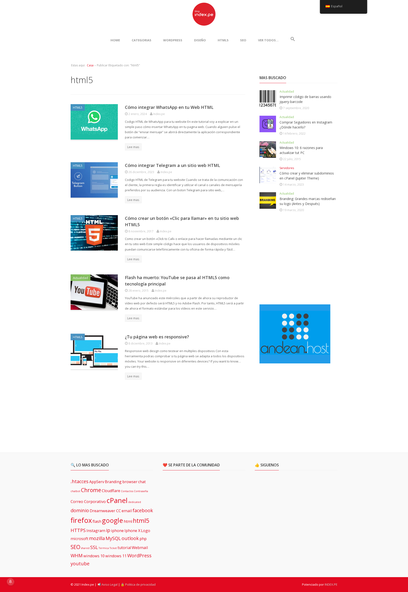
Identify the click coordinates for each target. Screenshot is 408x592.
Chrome (91, 490)
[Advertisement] (294, 259)
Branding (113, 481)
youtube (80, 563)
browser (129, 481)
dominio (80, 510)
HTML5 (223, 40)
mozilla (97, 538)
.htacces (80, 481)
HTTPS (78, 530)
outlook (130, 538)
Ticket (113, 548)
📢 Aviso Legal (107, 584)
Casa (90, 65)
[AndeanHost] (294, 360)
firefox (81, 520)
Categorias (141, 40)
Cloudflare (111, 490)
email (127, 510)
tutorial (124, 547)
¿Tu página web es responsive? (157, 337)
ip (108, 530)
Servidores (287, 168)
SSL (94, 547)
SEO (243, 40)
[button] (293, 40)
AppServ (96, 481)
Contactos (127, 491)
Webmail (140, 547)
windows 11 (116, 555)
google (112, 520)
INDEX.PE (331, 584)
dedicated (134, 502)
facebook (142, 510)
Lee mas (133, 147)
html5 (141, 520)
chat (142, 481)
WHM (77, 555)
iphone (117, 530)
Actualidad (80, 278)
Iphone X (132, 530)
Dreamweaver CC (105, 510)
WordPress (172, 40)
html (128, 521)
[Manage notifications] (10, 581)
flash (97, 521)
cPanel (117, 500)
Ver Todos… (268, 40)
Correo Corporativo (88, 501)
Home (115, 40)
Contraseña (141, 491)
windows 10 (94, 555)
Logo (145, 530)
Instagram (95, 530)
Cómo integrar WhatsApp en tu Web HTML (169, 107)
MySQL (113, 538)
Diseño (200, 40)
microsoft (79, 538)
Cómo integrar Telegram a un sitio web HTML (172, 165)
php (143, 538)
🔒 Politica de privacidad (138, 584)
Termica (104, 548)
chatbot (75, 491)
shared (85, 548)
